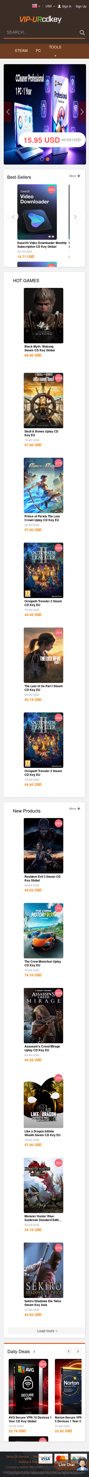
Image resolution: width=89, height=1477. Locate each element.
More (73, 176)
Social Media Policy (70, 1456)
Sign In (66, 6)
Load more (46, 1330)
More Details (37, 235)
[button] (8, 112)
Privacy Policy (42, 1456)
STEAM (21, 50)
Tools (55, 46)
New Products (27, 810)
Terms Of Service (17, 1456)
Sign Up (81, 6)
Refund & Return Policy (34, 1462)
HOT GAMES (26, 280)
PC (38, 50)
